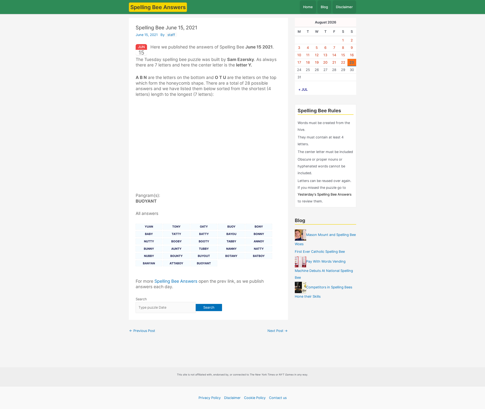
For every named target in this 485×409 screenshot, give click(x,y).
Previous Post (142, 331)
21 (334, 62)
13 (325, 55)
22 (343, 62)
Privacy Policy (210, 398)
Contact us (278, 398)
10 (299, 55)
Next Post (278, 331)
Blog (324, 7)
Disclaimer (344, 7)
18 (308, 62)
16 (352, 55)
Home (308, 7)
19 (317, 62)
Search (141, 299)
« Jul (303, 89)
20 (325, 62)
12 (317, 55)
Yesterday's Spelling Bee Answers (324, 194)
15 (343, 55)
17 (299, 62)
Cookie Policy (255, 398)
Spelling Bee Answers (158, 7)
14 (334, 55)
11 (308, 55)
